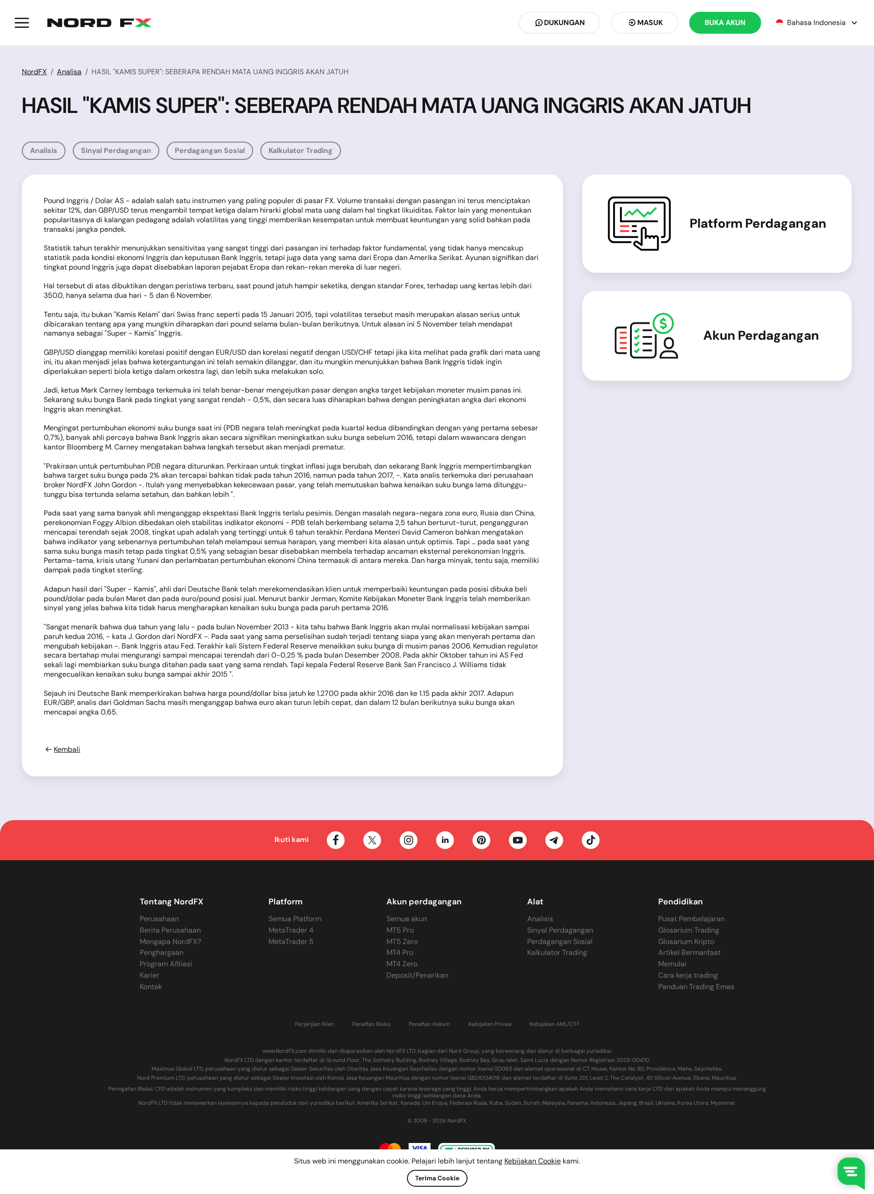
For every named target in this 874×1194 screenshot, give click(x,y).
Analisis (43, 150)
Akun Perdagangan (761, 335)
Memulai (672, 964)
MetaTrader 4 (291, 930)
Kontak (151, 986)
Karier (149, 975)
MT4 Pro (399, 952)
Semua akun (406, 919)
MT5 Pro (400, 930)
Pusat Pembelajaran (691, 919)
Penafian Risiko (371, 1024)
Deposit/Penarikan (417, 975)
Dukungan (564, 22)
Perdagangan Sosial (210, 150)
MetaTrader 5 (291, 941)
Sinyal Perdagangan (116, 150)
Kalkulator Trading (301, 150)
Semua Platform (295, 919)
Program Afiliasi (166, 964)
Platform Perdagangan (758, 223)
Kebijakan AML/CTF (554, 1024)
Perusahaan (159, 919)
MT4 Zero (401, 964)
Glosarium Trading (688, 930)
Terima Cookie (437, 1178)
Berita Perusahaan (170, 930)
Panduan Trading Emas (696, 986)
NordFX (34, 72)
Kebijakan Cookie (532, 1161)
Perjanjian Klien (314, 1024)
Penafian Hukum (429, 1024)
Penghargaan (161, 952)
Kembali (67, 749)
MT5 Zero (402, 941)
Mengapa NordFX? (170, 941)
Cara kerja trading (688, 975)
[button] (22, 23)
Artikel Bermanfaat (689, 952)
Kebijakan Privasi (490, 1024)
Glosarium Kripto (686, 941)
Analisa (69, 72)
